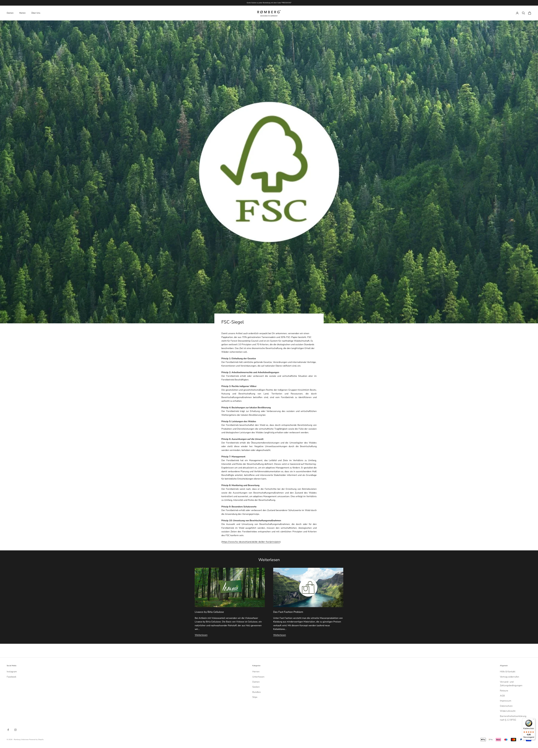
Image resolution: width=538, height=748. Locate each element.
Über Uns (35, 12)
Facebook (11, 676)
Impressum (505, 700)
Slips (254, 697)
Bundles (256, 692)
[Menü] (533, 720)
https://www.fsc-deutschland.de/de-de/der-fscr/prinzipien (251, 541)
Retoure (504, 690)
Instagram (12, 671)
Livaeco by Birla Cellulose (209, 612)
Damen (10, 12)
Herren (22, 12)
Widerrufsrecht (507, 711)
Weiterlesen (201, 635)
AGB (502, 695)
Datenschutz (506, 705)
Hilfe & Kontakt (507, 671)
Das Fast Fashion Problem (288, 612)
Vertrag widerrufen (509, 676)
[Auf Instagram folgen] (15, 729)
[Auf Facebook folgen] (8, 729)
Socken (256, 686)
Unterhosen (258, 676)
